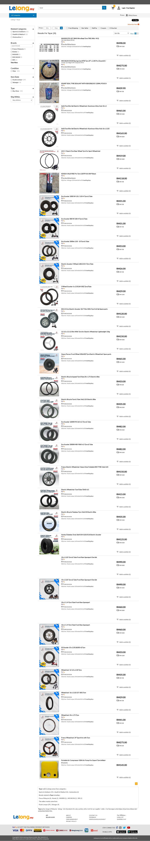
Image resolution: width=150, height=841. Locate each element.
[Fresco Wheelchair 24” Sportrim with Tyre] (49, 747)
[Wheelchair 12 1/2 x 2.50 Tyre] (49, 679)
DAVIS (65, 763)
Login (123, 8)
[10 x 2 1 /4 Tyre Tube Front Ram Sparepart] (49, 611)
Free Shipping (73, 28)
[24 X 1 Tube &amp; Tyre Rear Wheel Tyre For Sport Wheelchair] (49, 160)
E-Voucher (113, 28)
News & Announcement (97, 819)
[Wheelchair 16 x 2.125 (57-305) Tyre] (49, 702)
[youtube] (128, 828)
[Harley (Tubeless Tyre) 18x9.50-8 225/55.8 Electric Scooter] (49, 544)
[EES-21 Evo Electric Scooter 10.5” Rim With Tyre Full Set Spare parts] (49, 318)
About (68, 815)
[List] (135, 33)
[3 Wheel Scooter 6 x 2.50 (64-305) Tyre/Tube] (49, 296)
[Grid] (138, 33)
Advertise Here (133, 24)
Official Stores (132, 15)
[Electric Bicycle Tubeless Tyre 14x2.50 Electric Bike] (49, 521)
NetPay (94, 28)
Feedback (92, 817)
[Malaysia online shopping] (23, 9)
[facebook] (117, 827)
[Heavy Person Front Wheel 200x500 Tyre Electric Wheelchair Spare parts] (49, 363)
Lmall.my (120, 817)
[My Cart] (112, 8)
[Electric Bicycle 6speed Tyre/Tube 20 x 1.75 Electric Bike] (49, 386)
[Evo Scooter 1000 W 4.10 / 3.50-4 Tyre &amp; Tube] (49, 205)
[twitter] (124, 828)
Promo (122, 15)
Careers (69, 817)
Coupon (103, 28)
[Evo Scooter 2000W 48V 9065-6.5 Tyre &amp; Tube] (49, 453)
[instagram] (120, 828)
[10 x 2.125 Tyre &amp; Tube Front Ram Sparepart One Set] (49, 566)
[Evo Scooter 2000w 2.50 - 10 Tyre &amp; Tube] (49, 250)
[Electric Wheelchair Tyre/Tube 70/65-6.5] (49, 499)
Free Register (130, 8)
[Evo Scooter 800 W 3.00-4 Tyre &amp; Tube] (49, 228)
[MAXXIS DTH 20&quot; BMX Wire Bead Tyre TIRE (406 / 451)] (49, 47)
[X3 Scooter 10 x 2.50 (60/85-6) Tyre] (49, 657)
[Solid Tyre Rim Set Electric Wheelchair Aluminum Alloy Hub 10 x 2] (49, 115)
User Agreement (72, 819)
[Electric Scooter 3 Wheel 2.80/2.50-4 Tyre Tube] (49, 273)
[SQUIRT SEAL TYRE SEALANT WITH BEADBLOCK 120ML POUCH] (49, 93)
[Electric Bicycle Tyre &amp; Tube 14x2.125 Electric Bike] (49, 408)
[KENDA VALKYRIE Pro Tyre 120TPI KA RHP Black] (49, 183)
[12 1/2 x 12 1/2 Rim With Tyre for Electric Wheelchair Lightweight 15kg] (49, 341)
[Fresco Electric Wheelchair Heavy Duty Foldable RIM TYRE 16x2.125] (49, 476)
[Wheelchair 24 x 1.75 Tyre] (49, 724)
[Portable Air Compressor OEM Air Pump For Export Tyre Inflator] (49, 769)
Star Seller (84, 28)
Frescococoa (67, 110)
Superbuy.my (121, 819)
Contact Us (93, 815)
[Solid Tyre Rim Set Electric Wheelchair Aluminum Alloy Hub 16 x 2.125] (49, 138)
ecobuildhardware (69, 44)
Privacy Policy (71, 821)
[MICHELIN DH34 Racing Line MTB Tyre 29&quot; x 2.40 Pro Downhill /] (49, 70)
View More (14, 62)
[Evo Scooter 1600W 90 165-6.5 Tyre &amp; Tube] (49, 431)
